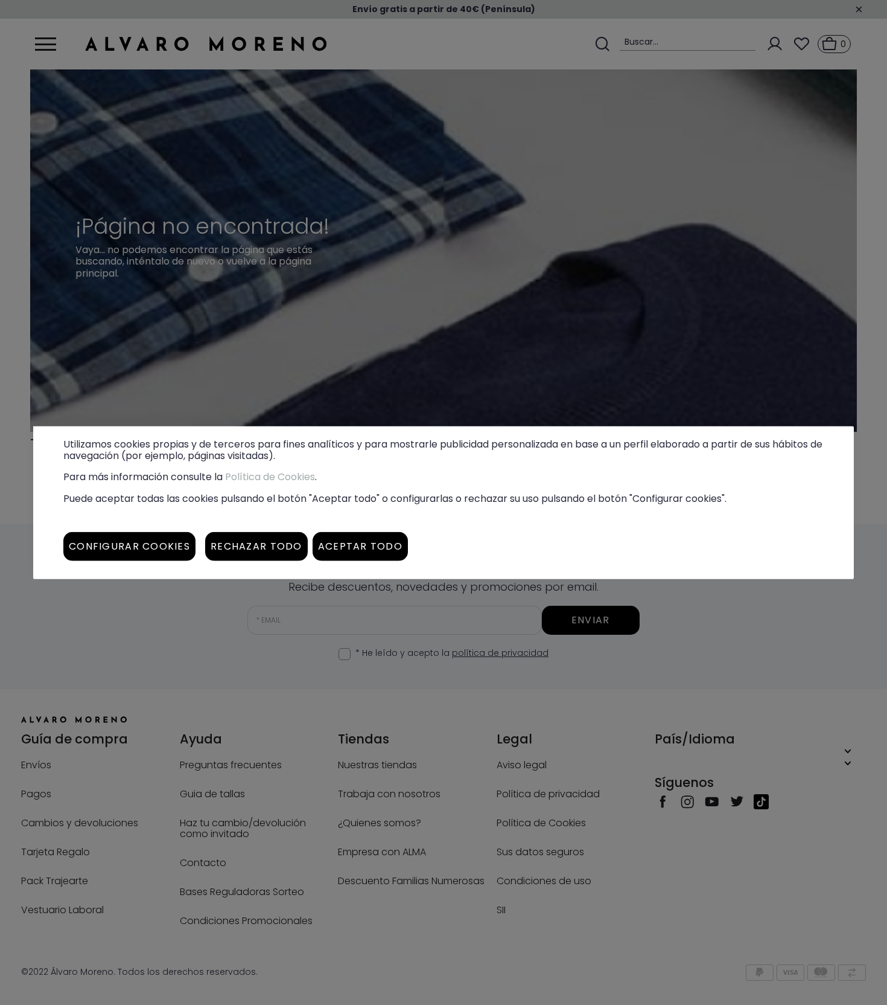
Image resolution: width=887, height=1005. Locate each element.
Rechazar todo (256, 546)
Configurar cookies (129, 546)
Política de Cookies (270, 477)
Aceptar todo (360, 546)
